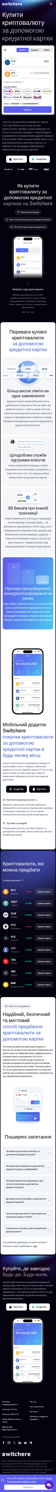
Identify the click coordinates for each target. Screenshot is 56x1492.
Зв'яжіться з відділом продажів (39, 1417)
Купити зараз (44, 891)
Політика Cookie (9, 1409)
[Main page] (12, 3)
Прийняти (28, 1487)
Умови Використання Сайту (11, 1420)
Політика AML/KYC (10, 1414)
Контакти (34, 1411)
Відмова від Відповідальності (9, 1428)
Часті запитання (37, 1406)
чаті (35, 1246)
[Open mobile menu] (51, 4)
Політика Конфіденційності (10, 1403)
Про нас (33, 1401)
